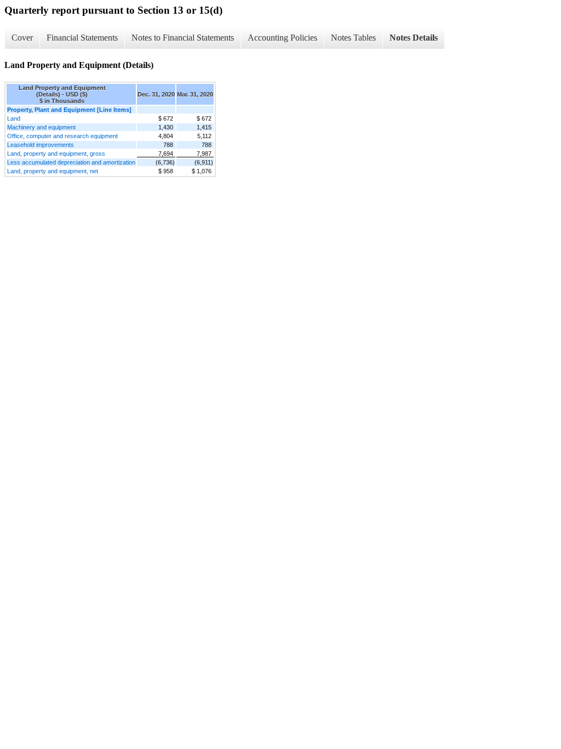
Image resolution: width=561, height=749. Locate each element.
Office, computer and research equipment (62, 136)
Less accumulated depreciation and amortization (71, 162)
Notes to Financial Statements (182, 37)
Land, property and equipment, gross (56, 153)
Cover (22, 37)
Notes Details (414, 37)
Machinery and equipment (41, 127)
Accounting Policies (282, 37)
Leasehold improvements (40, 144)
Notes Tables (353, 37)
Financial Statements (82, 37)
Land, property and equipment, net (52, 171)
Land (13, 118)
